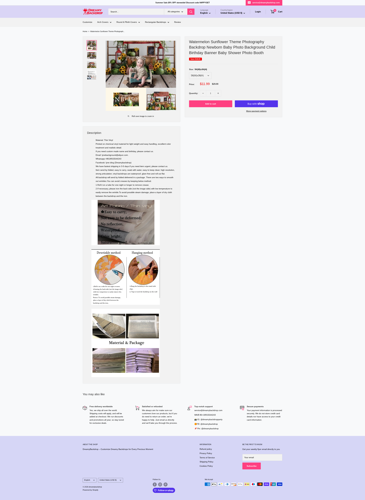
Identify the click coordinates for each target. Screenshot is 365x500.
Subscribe (251, 466)
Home (85, 31)
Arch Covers (102, 22)
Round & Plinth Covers (126, 22)
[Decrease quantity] (203, 93)
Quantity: (193, 93)
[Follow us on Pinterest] (166, 484)
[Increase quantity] (218, 93)
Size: (198, 69)
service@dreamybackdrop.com (266, 3)
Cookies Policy (206, 466)
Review (177, 22)
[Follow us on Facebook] (155, 484)
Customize (87, 22)
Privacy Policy (206, 453)
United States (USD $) (108, 480)
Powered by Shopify (90, 490)
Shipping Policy (206, 462)
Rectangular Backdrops (155, 22)
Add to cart (210, 104)
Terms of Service (207, 457)
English (87, 480)
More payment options (256, 111)
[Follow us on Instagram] (160, 484)
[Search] (190, 12)
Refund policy (206, 449)
